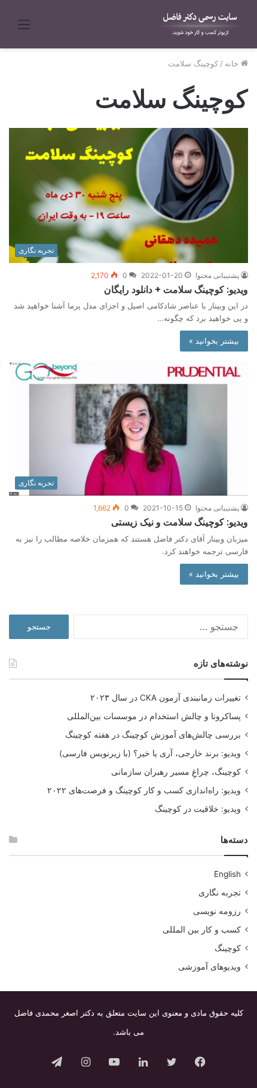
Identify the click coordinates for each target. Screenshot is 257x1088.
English (227, 874)
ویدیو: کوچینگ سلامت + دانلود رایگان (176, 290)
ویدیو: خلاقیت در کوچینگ (198, 809)
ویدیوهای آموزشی (209, 966)
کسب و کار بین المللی (202, 929)
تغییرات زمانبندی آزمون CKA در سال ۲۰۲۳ (165, 697)
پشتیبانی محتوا (217, 275)
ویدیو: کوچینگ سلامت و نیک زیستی (179, 522)
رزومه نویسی (217, 911)
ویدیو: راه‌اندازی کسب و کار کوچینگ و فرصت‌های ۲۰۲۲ (144, 790)
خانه (233, 63)
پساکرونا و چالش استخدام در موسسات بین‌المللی (154, 716)
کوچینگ (228, 948)
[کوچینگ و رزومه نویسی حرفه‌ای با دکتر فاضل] (200, 24)
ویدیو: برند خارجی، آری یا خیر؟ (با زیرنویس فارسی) (150, 753)
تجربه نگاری (219, 892)
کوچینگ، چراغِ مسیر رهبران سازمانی (176, 772)
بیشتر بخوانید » (214, 341)
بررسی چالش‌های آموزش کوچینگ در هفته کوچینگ (153, 734)
